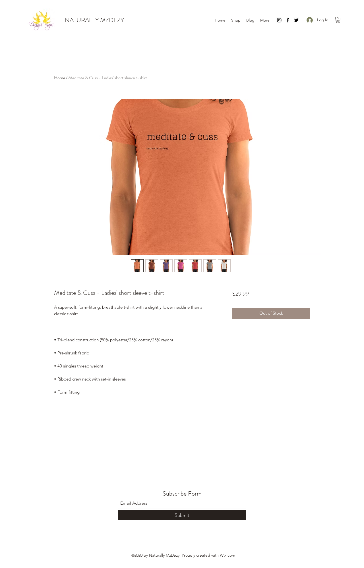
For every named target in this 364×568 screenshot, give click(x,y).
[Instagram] (279, 20)
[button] (337, 20)
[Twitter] (296, 20)
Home (59, 77)
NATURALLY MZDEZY (94, 20)
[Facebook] (288, 20)
